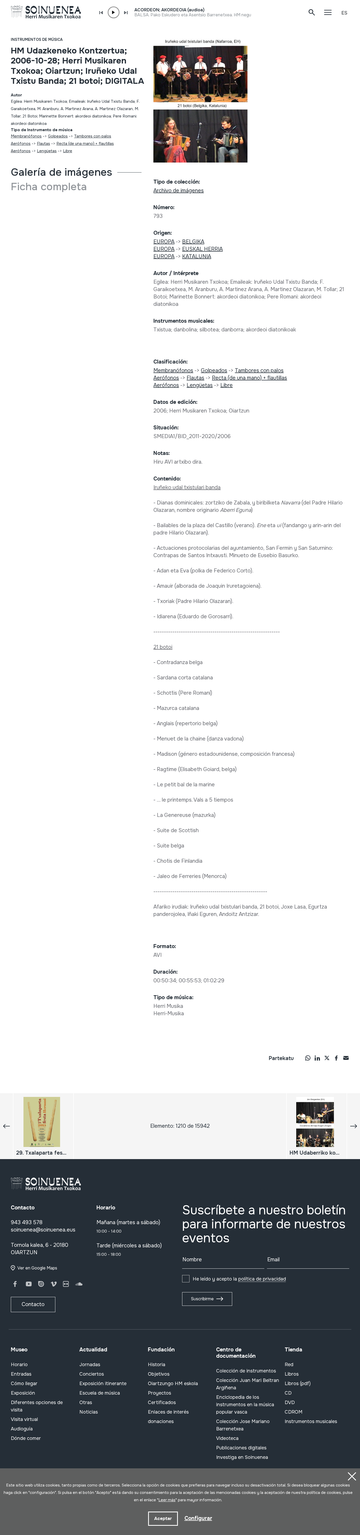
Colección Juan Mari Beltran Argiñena (247, 1384)
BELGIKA (193, 241)
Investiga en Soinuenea (242, 1457)
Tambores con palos (92, 136)
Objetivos (158, 1374)
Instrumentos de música (37, 39)
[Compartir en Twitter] (326, 1058)
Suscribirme (202, 1299)
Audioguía (22, 1429)
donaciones (161, 1421)
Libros (292, 1374)
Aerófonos (21, 143)
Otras (85, 1402)
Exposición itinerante (103, 1383)
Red (289, 1364)
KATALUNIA (196, 256)
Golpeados (58, 136)
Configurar (198, 1518)
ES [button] (344, 13)
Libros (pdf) (298, 1383)
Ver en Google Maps (37, 1268)
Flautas (43, 143)
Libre (67, 151)
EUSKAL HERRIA (202, 249)
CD (288, 1393)
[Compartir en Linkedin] (317, 1058)
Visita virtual (24, 1419)
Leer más (167, 1500)
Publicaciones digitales (241, 1448)
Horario (19, 1364)
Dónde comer (26, 1438)
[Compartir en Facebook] (336, 1058)
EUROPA (163, 241)
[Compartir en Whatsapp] (307, 1058)
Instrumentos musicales (311, 1421)
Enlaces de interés (168, 1412)
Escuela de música (99, 1393)
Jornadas (89, 1364)
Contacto (33, 1304)
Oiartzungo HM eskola (173, 1383)
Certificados (162, 1402)
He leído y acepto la (239, 1279)
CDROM (294, 1412)
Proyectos (159, 1393)
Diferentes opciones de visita (37, 1406)
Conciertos (91, 1374)
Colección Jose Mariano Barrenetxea (243, 1425)
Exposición (23, 1393)
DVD (290, 1402)
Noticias (88, 1412)
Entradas (21, 1374)
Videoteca (227, 1438)
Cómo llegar (24, 1383)
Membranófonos (26, 136)
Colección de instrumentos (246, 1371)
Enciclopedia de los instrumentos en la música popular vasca (245, 1404)
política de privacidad (262, 1279)
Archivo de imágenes (178, 190)
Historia (156, 1364)
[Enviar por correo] (345, 1058)
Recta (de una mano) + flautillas (85, 143)
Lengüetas (47, 151)
